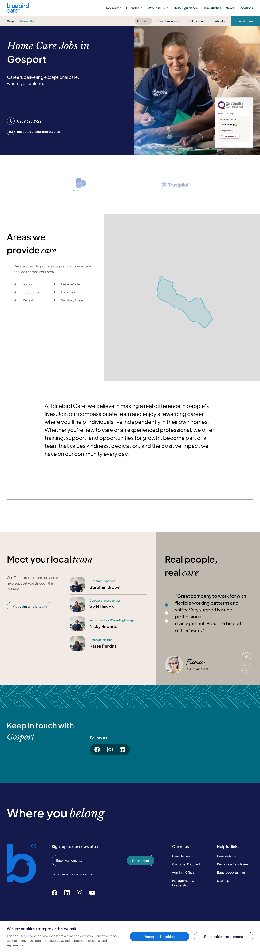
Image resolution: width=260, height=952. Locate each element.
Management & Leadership (183, 883)
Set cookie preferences (223, 936)
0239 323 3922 (29, 121)
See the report (227, 136)
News (230, 8)
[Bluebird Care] (18, 11)
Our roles (132, 8)
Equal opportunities (231, 872)
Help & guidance (186, 8)
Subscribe (140, 860)
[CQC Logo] (230, 108)
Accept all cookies (160, 936)
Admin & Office (183, 872)
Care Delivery (182, 856)
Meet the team (195, 21)
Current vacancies (167, 21)
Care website (226, 856)
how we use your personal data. (78, 874)
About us (220, 21)
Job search (113, 8)
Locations (246, 8)
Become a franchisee (232, 864)
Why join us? (156, 8)
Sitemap (223, 881)
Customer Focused (186, 864)
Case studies (212, 8)
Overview (143, 21)
